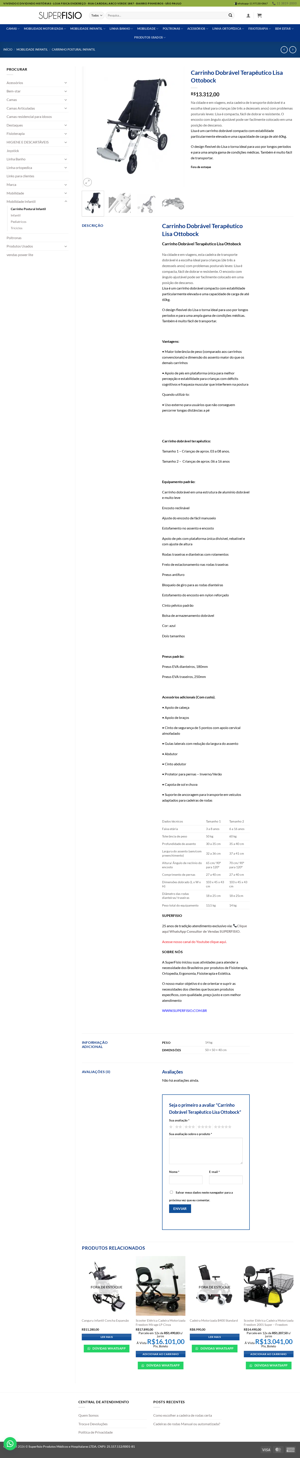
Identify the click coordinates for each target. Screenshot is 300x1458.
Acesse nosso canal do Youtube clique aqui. (194, 942)
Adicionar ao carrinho (161, 1354)
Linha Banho (16, 159)
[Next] (177, 127)
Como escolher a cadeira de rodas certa (182, 1415)
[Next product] (284, 49)
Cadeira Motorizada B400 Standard (214, 1320)
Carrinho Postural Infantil (73, 49)
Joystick (13, 150)
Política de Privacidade (95, 1432)
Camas (11, 28)
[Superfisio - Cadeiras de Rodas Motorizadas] (60, 15)
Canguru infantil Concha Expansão (105, 1320)
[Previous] (89, 127)
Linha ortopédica (226, 28)
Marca (11, 184)
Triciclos (16, 228)
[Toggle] (66, 82)
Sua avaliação (179, 1120)
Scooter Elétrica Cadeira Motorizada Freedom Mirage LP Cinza (160, 1322)
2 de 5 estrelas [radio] (178, 1127)
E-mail (214, 1172)
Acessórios (196, 28)
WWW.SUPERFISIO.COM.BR (184, 1010)
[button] (248, 15)
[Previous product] (292, 49)
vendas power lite (20, 255)
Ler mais (107, 1336)
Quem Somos (88, 1415)
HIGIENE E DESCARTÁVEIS (28, 142)
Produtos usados (148, 37)
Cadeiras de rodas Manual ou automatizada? (186, 1424)
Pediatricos (18, 221)
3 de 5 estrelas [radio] (189, 1127)
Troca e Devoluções (93, 1424)
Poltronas (171, 28)
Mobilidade (146, 28)
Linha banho (120, 28)
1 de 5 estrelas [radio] (170, 1127)
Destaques (15, 125)
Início (7, 49)
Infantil (16, 215)
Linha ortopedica (19, 167)
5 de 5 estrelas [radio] (222, 1127)
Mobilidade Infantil (86, 28)
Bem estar (283, 28)
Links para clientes (20, 176)
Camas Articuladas (21, 108)
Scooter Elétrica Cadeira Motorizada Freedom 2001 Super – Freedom (268, 1322)
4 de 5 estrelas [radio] (203, 1127)
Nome (174, 1172)
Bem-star (14, 91)
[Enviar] (230, 15)
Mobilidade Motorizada (43, 28)
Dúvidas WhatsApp (109, 1348)
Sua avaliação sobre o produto (190, 1134)
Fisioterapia (258, 28)
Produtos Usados (20, 246)
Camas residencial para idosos (29, 116)
